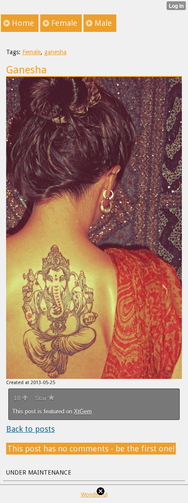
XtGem (83, 411)
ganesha (55, 52)
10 (18, 398)
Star (42, 398)
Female (31, 52)
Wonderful (94, 494)
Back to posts (30, 429)
